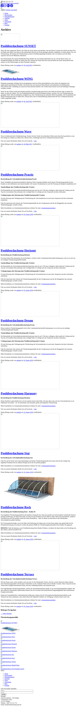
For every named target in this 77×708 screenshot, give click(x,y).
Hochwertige (8, 15)
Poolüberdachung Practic (17, 174)
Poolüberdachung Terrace (17, 574)
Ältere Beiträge (6, 613)
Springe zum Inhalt (11, 10)
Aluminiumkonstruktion (48, 208)
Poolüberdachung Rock (16, 507)
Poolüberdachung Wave (16, 131)
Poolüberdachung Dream (17, 320)
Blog (6, 23)
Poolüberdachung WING (17, 78)
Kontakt (7, 25)
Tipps (6, 20)
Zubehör (7, 18)
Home (6, 13)
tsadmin (18, 65)
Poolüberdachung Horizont (18, 250)
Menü (3, 10)
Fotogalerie (8, 21)
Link (35, 141)
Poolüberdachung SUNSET (18, 46)
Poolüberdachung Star (15, 453)
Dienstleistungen (9, 16)
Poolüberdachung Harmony (19, 393)
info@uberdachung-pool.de (10, 3)
